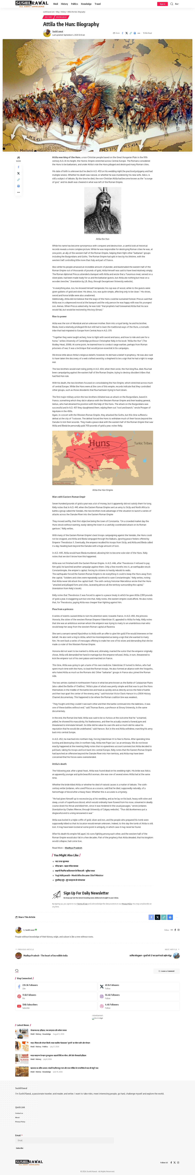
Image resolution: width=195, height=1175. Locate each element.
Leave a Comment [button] (167, 971)
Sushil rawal (57, 31)
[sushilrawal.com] (32, 4)
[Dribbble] (139, 1006)
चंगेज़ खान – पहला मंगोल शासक (66, 866)
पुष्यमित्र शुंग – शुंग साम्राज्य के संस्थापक (70, 880)
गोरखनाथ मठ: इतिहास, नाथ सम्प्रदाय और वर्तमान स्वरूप (49, 1030)
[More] (139, 33)
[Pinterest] (56, 996)
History (48, 17)
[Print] (135, 33)
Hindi (32, 1034)
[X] (139, 986)
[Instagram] (178, 930)
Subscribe (19, 1148)
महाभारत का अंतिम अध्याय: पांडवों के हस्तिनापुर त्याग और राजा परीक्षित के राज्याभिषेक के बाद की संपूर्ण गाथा (64, 1068)
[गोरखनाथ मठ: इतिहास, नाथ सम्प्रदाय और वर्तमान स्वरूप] (22, 1034)
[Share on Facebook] (122, 33)
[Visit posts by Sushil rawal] (47, 33)
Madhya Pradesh (73, 847)
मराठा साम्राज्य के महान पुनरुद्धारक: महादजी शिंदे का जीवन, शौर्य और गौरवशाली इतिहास (58, 1055)
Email (19, 1135)
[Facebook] (175, 930)
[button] (162, 4)
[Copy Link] (131, 33)
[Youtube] (56, 1006)
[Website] (171, 930)
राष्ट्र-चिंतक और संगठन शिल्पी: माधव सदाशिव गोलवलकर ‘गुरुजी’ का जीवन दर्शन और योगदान (60, 1043)
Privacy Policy (127, 904)
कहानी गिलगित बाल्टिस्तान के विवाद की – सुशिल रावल (75, 870)
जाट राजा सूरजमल (62, 861)
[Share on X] (126, 33)
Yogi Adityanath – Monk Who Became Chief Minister (79, 875)
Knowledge (61, 17)
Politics (45, 1047)
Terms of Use (82, 904)
